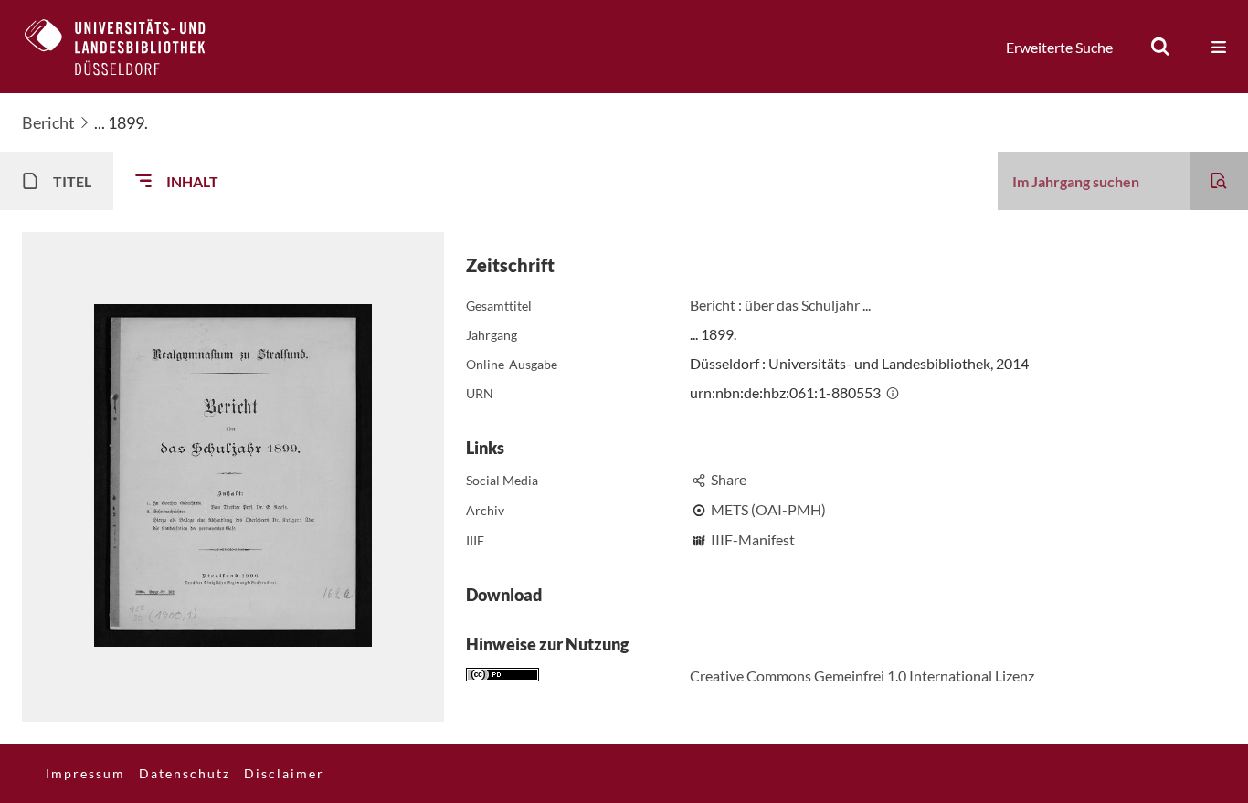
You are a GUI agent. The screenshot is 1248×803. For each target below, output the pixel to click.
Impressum (85, 773)
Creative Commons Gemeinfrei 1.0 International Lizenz (862, 675)
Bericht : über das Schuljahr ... (780, 304)
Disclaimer (284, 773)
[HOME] (128, 46)
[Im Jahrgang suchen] (1219, 181)
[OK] (1160, 46)
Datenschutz (184, 773)
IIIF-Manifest (753, 539)
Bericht (48, 122)
